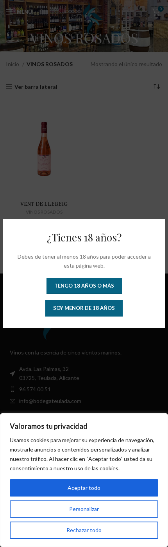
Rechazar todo (84, 530)
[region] (84, 480)
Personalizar (84, 509)
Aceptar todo (84, 487)
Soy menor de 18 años (84, 308)
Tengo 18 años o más (84, 285)
